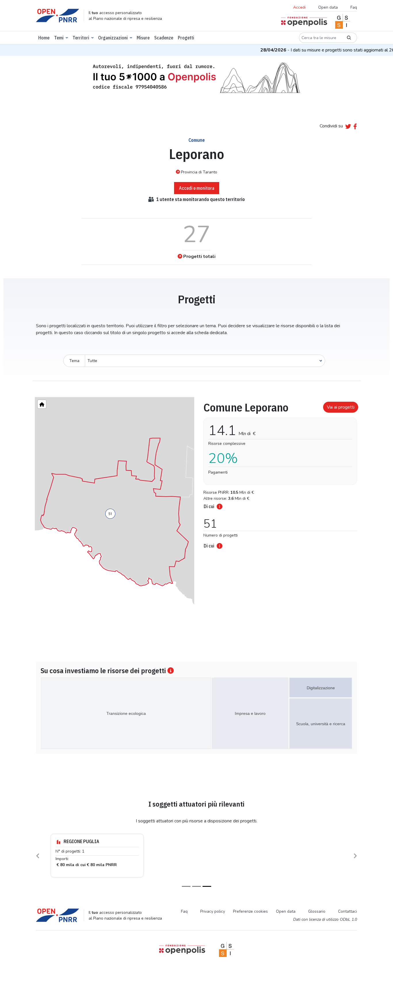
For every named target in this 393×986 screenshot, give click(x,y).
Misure (143, 38)
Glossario (316, 911)
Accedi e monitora (196, 188)
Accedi (299, 7)
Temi (59, 38)
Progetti (186, 38)
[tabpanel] (278, 473)
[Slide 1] (186, 886)
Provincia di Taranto (199, 172)
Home (43, 38)
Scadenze (163, 38)
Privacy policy (212, 911)
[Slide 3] (207, 886)
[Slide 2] (196, 886)
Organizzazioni (113, 38)
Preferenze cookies (250, 911)
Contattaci (347, 911)
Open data (328, 7)
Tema (74, 360)
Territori (81, 38)
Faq (353, 7)
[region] (114, 512)
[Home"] (42, 404)
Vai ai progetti (340, 407)
